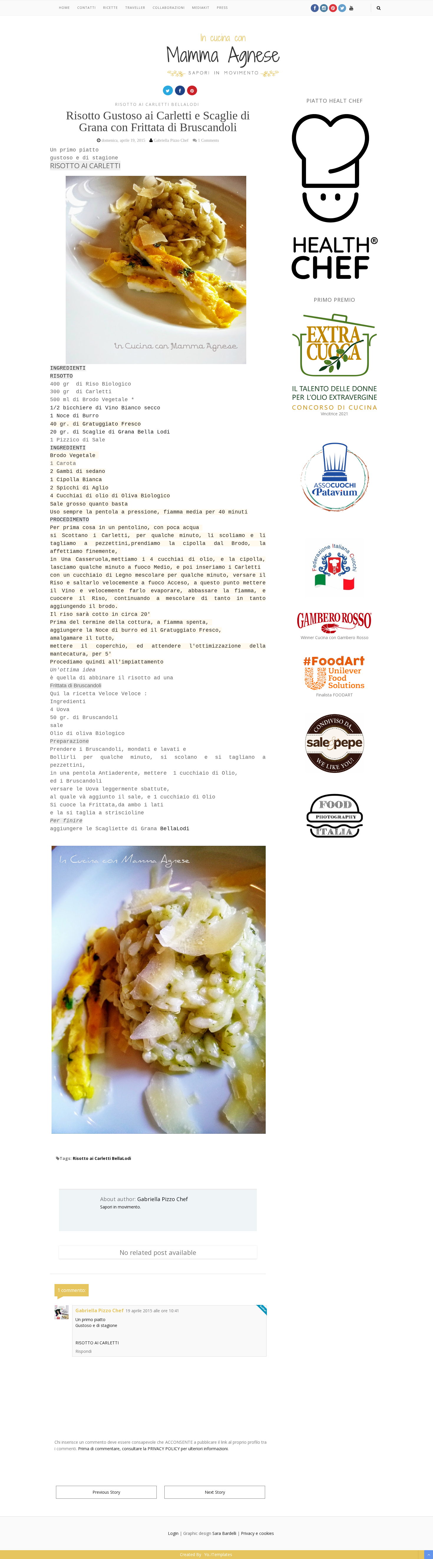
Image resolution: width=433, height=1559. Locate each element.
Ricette (110, 7)
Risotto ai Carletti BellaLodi (157, 104)
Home (64, 7)
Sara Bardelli (224, 1533)
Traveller (135, 7)
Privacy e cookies (257, 1533)
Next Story (215, 1492)
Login (173, 1533)
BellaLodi (174, 829)
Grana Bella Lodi (144, 432)
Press (222, 7)
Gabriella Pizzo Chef (162, 1199)
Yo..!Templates (218, 1554)
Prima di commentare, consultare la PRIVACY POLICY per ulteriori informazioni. (153, 1448)
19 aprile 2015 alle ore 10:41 (152, 1310)
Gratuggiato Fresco (111, 424)
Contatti (86, 7)
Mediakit (200, 7)
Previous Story (106, 1492)
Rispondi (83, 1351)
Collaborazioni (169, 7)
